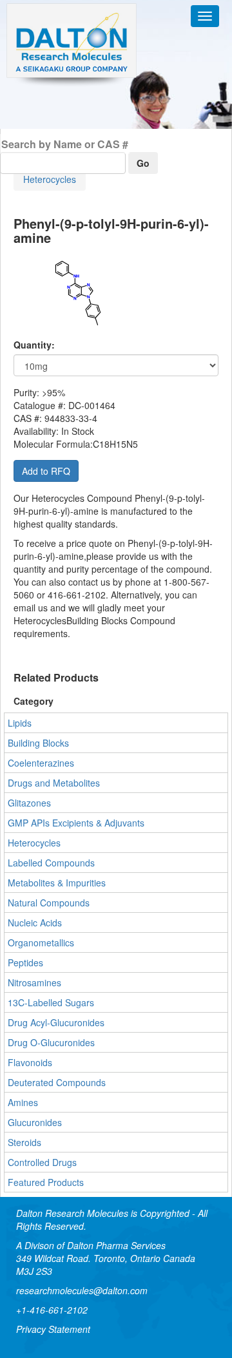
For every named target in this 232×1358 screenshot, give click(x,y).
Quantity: (34, 344)
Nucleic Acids (35, 922)
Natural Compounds (49, 902)
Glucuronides (35, 1122)
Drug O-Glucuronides (51, 1042)
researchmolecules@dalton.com (82, 1290)
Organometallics (41, 942)
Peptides (25, 962)
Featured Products (46, 1182)
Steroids (24, 1142)
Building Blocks (38, 742)
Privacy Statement (53, 1329)
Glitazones (29, 802)
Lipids (20, 722)
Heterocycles (49, 179)
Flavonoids (30, 1062)
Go (143, 163)
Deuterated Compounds (57, 1082)
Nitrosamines (34, 982)
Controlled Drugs (42, 1162)
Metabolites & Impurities (57, 882)
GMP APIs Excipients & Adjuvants (76, 822)
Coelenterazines (41, 762)
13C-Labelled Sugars (51, 1002)
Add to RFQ (46, 470)
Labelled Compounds (51, 862)
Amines (23, 1102)
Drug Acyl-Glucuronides (56, 1022)
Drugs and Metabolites (54, 782)
